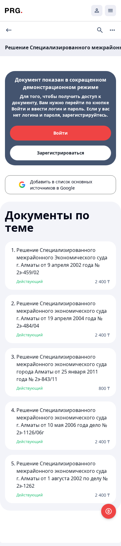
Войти (60, 133)
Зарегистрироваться (60, 153)
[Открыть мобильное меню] (110, 10)
